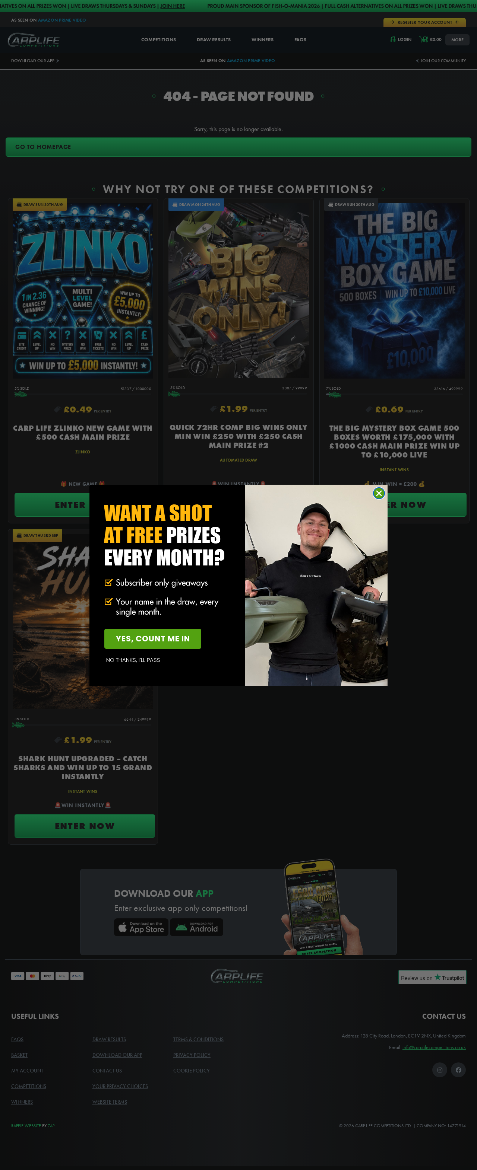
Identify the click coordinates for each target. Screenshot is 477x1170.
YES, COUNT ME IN (153, 638)
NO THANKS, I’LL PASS (133, 660)
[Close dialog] (379, 493)
